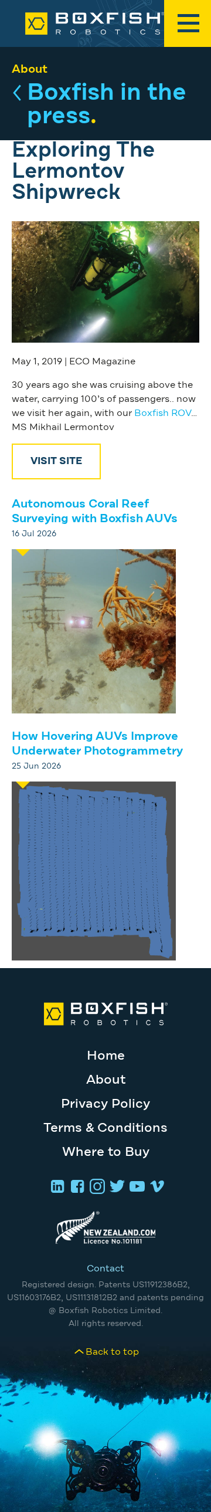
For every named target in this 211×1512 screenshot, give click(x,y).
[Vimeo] (155, 1187)
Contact (105, 1268)
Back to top (112, 1352)
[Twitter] (115, 1187)
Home (106, 1056)
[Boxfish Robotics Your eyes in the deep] (105, 23)
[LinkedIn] (55, 1187)
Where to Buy (105, 1152)
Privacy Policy (105, 1104)
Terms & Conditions (105, 1128)
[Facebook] (75, 1187)
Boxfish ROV (162, 413)
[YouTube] (135, 1187)
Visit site (56, 461)
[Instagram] (95, 1187)
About (29, 69)
